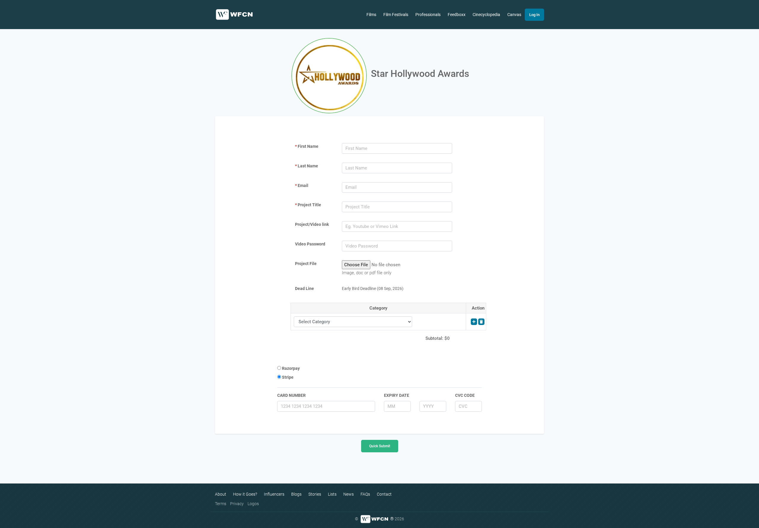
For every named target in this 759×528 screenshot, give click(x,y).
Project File (306, 263)
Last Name (306, 166)
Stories (314, 494)
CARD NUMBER (291, 395)
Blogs (296, 494)
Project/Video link (312, 224)
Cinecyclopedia (486, 14)
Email (301, 185)
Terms (220, 503)
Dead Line (304, 288)
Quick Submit (379, 446)
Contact (384, 494)
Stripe (287, 377)
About (220, 494)
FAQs (365, 494)
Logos (253, 503)
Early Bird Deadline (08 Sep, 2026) (373, 288)
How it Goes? (245, 494)
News (348, 494)
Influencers (274, 494)
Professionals (428, 14)
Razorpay (290, 368)
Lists (332, 494)
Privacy (237, 503)
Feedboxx (456, 14)
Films (371, 14)
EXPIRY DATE (396, 395)
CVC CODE (465, 395)
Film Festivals (395, 14)
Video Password (310, 244)
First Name (306, 146)
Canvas (514, 14)
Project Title (308, 204)
